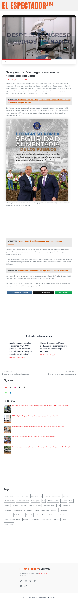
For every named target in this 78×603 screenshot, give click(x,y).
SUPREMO (26, 519)
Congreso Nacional (36, 496)
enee (43, 500)
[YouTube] (21, 586)
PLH (27, 515)
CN (22, 496)
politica (38, 515)
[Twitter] (21, 581)
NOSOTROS (43, 574)
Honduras (23, 505)
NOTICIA (53, 510)
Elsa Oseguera (35, 500)
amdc (6, 496)
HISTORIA (15, 505)
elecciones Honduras (23, 500)
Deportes (47, 496)
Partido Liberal (63, 510)
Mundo (37, 510)
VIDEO (64, 519)
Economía (66, 496)
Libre (58, 505)
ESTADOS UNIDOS (53, 500)
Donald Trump (56, 496)
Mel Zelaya (8, 510)
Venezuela (57, 519)
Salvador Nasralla (15, 519)
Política (44, 515)
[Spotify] (30, 581)
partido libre (8, 515)
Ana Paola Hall (14, 496)
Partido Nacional (18, 515)
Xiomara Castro (9, 524)
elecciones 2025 (9, 500)
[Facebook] (25, 581)
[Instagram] (35, 581)
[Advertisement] (39, 223)
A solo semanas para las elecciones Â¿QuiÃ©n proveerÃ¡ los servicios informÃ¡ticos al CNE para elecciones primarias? (20, 348)
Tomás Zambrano (46, 519)
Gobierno (7, 505)
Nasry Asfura (45, 510)
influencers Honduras (35, 505)
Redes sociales (53, 515)
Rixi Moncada (64, 515)
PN (32, 515)
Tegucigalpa (35, 519)
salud (6, 519)
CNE (27, 496)
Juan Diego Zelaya (49, 505)
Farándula (64, 500)
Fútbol (71, 500)
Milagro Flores (18, 510)
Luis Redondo (66, 505)
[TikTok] (25, 586)
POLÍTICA (12, 357)
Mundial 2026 (28, 510)
